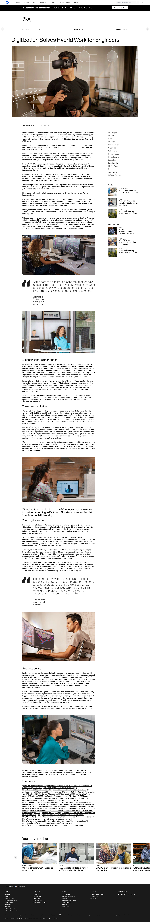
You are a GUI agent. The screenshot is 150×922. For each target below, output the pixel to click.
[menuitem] (18, 2)
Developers (93, 898)
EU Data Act (127, 915)
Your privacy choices (67, 915)
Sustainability (113, 163)
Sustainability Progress (11, 900)
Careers (7, 896)
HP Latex (111, 136)
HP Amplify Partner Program (97, 894)
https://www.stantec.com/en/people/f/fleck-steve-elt (51, 823)
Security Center (65, 906)
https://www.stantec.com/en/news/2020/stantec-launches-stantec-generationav (53, 825)
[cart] (143, 2)
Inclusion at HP (9, 902)
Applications (112, 172)
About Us (7, 891)
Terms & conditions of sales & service (106, 915)
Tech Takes (8, 906)
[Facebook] (122, 894)
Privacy (44, 915)
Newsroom (8, 904)
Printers (34, 2)
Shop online (36, 894)
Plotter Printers (113, 157)
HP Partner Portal (94, 896)
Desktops (26, 2)
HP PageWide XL (114, 166)
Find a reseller (37, 898)
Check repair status (66, 902)
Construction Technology (30, 29)
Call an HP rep (37, 896)
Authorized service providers (69, 900)
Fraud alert (64, 904)
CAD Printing (112, 151)
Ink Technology (113, 154)
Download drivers (66, 894)
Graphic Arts (78, 29)
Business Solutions (65, 2)
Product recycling (15, 915)
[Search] (137, 2)
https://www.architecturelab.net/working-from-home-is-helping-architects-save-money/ (55, 790)
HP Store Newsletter (10, 908)
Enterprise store (37, 900)
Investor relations (9, 898)
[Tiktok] (135, 894)
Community (64, 898)
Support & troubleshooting (68, 896)
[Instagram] (125, 894)
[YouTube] (131, 894)
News (110, 169)
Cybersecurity (113, 145)
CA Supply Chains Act (35, 915)
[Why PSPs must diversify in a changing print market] (113, 853)
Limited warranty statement (88, 915)
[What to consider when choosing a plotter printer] (39, 853)
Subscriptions (53, 2)
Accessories (42, 2)
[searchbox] (126, 2)
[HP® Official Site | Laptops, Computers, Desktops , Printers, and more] (7, 2)
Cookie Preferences (52, 915)
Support (75, 2)
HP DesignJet (113, 133)
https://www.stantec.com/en (59, 819)
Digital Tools (112, 148)
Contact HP (8, 894)
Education (112, 160)
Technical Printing (122, 29)
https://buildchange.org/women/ (34, 819)
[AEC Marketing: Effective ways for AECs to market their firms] (76, 853)
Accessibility (24, 915)
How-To (111, 139)
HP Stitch (111, 142)
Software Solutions (115, 175)
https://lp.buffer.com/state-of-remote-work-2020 (40, 802)
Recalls (7, 915)
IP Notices (119, 915)
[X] (128, 894)
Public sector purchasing (40, 902)
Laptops (18, 2)
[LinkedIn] (119, 894)
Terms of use (77, 915)
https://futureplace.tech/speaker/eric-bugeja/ (60, 788)
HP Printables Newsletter (11, 910)
